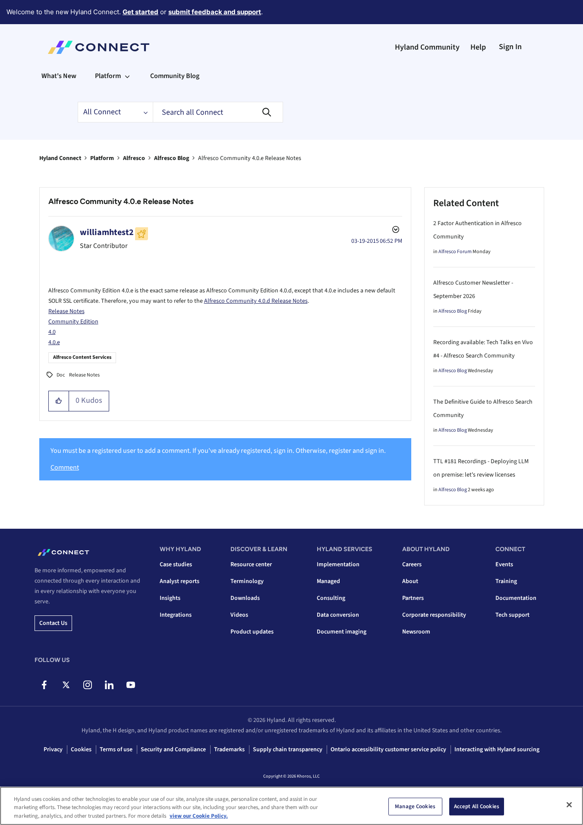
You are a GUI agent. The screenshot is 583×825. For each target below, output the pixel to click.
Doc (61, 375)
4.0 (52, 332)
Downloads (245, 598)
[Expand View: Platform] (127, 76)
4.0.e (54, 342)
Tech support (512, 615)
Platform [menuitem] (108, 76)
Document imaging (341, 631)
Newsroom (416, 631)
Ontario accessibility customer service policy (388, 749)
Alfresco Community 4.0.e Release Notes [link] (249, 158)
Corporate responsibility (434, 615)
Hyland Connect (60, 158)
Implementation (338, 564)
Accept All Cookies (476, 806)
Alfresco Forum (455, 251)
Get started (140, 12)
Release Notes (66, 311)
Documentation (515, 598)
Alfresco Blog (171, 158)
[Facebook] (44, 684)
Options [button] (395, 231)
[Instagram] (87, 684)
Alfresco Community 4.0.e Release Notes (120, 201)
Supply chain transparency (287, 749)
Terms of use (116, 749)
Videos (239, 615)
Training (506, 581)
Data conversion (338, 615)
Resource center (251, 564)
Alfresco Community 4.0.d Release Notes (256, 301)
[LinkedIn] (109, 684)
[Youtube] (130, 684)
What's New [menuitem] (58, 76)
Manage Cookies (415, 806)
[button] (59, 401)
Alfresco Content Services (82, 357)
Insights (170, 598)
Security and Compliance (173, 749)
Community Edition (73, 321)
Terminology (247, 581)
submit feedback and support (214, 12)
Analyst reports (179, 581)
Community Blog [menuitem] (174, 76)
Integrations (176, 615)
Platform (102, 158)
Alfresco (134, 158)
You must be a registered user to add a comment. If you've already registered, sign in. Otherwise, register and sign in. (218, 450)
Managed (328, 581)
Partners (413, 598)
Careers (412, 564)
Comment (64, 467)
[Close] (569, 804)
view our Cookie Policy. (199, 816)
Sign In (510, 46)
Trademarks (229, 749)
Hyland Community (427, 47)
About (410, 581)
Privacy (53, 749)
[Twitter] (66, 684)
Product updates (252, 631)
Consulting (331, 598)
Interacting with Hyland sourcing (496, 749)
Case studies (176, 564)
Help (478, 47)
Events (504, 564)
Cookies (81, 749)
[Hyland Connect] (98, 47)
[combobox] (218, 112)
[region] (291, 806)
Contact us (53, 623)
